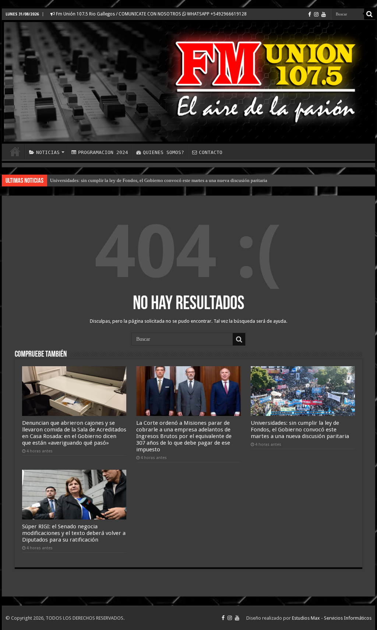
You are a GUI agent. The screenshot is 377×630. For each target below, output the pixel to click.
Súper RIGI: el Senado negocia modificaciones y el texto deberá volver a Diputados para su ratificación (74, 533)
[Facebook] (309, 14)
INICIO (15, 151)
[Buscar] (369, 14)
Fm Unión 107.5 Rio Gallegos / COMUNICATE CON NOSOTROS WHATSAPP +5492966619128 (151, 14)
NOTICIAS (48, 152)
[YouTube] (324, 14)
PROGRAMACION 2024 (103, 152)
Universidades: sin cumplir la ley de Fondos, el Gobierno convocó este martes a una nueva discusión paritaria (158, 180)
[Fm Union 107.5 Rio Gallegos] (188, 82)
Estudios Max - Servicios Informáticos (331, 618)
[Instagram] (316, 14)
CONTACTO (210, 152)
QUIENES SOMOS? (163, 152)
